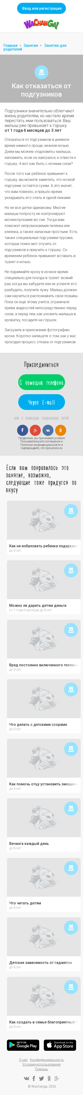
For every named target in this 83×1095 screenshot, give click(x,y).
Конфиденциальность (47, 1060)
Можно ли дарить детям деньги (37, 605)
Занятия (31, 45)
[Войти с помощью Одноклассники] (60, 430)
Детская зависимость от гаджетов (40, 963)
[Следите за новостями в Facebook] (33, 1079)
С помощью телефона (41, 382)
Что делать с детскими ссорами (38, 725)
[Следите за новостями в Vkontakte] (26, 1079)
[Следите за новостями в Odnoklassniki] (49, 1079)
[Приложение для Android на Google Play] (23, 1045)
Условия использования (41, 1064)
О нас (23, 1060)
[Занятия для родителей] (41, 72)
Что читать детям (25, 903)
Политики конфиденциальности (40, 445)
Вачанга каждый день (29, 844)
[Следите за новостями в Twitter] (41, 1079)
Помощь (41, 1069)
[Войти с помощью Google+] (35, 430)
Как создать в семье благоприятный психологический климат (43, 1022)
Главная (10, 45)
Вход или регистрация (42, 8)
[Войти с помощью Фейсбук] (22, 430)
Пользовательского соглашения (40, 441)
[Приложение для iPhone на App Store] (60, 1045)
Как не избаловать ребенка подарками (43, 546)
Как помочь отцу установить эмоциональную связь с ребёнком (43, 784)
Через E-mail (41, 402)
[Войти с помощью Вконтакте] (47, 430)
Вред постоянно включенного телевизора (43, 665)
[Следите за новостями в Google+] (56, 1079)
